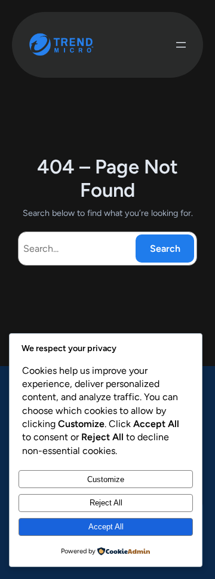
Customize (105, 479)
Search (165, 248)
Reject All (106, 502)
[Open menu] (181, 45)
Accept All (106, 526)
